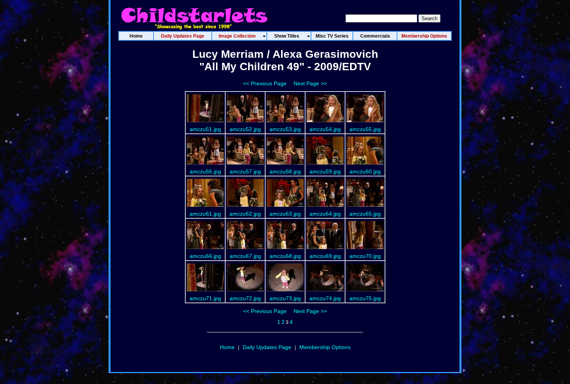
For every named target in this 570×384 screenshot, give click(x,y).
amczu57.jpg (245, 171)
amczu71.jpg (205, 298)
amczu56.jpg (205, 171)
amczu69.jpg (325, 256)
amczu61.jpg (205, 214)
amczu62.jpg (245, 214)
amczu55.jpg (365, 129)
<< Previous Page (265, 83)
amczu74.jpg (325, 298)
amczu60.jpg (365, 171)
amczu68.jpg (285, 256)
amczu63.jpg (285, 214)
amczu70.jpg (365, 256)
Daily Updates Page (267, 347)
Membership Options (325, 347)
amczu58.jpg (285, 171)
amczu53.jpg (285, 129)
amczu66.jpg (205, 256)
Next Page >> (310, 83)
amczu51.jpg (205, 129)
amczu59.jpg (325, 171)
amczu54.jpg (325, 129)
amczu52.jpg (245, 129)
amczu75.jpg (365, 298)
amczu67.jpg (245, 256)
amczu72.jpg (245, 298)
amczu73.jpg (285, 298)
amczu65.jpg (365, 214)
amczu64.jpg (325, 214)
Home (227, 347)
